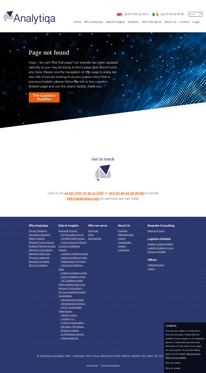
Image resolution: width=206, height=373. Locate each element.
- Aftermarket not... (69, 338)
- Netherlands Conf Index (73, 261)
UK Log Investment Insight (71, 292)
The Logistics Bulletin (44, 97)
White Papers (65, 311)
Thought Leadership (39, 257)
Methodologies (125, 234)
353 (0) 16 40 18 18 (172, 14)
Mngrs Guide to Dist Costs (71, 284)
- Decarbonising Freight (72, 300)
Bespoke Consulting (39, 261)
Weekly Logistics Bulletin (160, 244)
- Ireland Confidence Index (73, 257)
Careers (122, 246)
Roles (91, 234)
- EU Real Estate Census (72, 238)
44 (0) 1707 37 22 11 (136, 14)
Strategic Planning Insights (42, 246)
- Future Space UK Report (73, 242)
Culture (122, 238)
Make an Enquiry (156, 231)
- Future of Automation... (72, 322)
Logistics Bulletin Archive (160, 248)
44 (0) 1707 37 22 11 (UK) (84, 193)
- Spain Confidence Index (73, 277)
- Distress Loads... (69, 315)
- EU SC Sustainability (71, 307)
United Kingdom (156, 265)
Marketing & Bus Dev (39, 254)
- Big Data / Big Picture (72, 326)
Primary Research (38, 231)
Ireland (151, 269)
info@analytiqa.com (83, 199)
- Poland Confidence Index (73, 273)
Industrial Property (68, 231)
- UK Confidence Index (71, 280)
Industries (93, 231)
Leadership (123, 250)
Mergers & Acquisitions (41, 250)
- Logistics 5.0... (67, 319)
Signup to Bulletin (157, 252)
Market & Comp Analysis (41, 242)
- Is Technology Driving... (72, 334)
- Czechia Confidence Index (74, 254)
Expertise (122, 231)
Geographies (94, 238)
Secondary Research (39, 234)
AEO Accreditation (38, 265)
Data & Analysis (37, 238)
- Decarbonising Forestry (72, 303)
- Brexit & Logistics (69, 330)
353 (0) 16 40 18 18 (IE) (127, 193)
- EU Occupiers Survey (72, 234)
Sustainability (65, 296)
